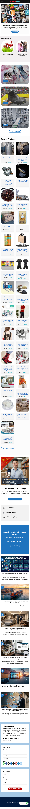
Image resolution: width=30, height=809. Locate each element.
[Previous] (1, 49)
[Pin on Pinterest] (16, 763)
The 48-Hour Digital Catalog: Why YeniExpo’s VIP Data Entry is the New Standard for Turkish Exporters (15, 686)
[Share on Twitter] (11, 763)
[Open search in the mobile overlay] (25, 1)
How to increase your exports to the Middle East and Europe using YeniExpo (15, 710)
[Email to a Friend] (13, 763)
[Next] (29, 49)
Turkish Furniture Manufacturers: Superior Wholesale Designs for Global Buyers (15, 629)
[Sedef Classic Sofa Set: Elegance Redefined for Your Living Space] (22, 405)
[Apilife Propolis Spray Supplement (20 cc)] (7, 311)
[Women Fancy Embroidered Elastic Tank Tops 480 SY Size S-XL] (7, 333)
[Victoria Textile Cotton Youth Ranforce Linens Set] (22, 357)
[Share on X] (8, 763)
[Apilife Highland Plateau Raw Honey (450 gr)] (7, 240)
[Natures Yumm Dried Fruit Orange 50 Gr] (22, 217)
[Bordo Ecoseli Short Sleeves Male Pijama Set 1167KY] (22, 311)
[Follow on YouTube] (10, 740)
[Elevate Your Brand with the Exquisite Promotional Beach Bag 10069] (22, 240)
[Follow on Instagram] (5, 740)
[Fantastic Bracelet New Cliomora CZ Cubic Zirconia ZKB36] (22, 171)
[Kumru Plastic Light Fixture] (7, 405)
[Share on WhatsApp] (4, 763)
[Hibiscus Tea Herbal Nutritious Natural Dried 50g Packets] (7, 195)
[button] (2, 2)
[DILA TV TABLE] (7, 217)
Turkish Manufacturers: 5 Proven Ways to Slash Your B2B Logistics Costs (15, 602)
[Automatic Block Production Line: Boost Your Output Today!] (7, 287)
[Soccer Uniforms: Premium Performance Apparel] (22, 263)
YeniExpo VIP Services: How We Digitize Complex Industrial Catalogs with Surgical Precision (15, 658)
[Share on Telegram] (21, 763)
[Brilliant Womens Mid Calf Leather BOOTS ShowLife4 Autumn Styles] (7, 357)
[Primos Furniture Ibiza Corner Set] (22, 195)
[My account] (28, 1)
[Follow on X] (6, 740)
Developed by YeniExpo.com (16, 802)
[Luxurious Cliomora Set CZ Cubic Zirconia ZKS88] (22, 148)
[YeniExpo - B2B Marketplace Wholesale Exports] (15, 1)
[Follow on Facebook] (3, 740)
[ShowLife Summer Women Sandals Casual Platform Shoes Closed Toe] (22, 287)
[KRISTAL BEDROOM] (7, 381)
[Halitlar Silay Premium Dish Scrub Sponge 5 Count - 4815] (7, 263)
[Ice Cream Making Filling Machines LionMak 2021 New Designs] (7, 427)
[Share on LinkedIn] (18, 763)
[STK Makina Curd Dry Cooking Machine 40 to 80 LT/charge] (22, 333)
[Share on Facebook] (6, 763)
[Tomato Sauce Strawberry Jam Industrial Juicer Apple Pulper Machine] (7, 171)
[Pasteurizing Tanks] (7, 148)
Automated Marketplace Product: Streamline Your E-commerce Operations (15, 574)
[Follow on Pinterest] (8, 740)
